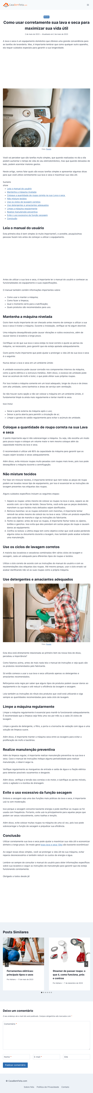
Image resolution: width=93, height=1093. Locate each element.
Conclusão (12, 218)
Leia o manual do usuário (19, 188)
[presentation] (23, 951)
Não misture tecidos (17, 198)
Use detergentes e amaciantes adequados (28, 205)
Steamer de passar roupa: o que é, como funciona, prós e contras (69, 975)
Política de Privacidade (48, 1087)
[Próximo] (86, 964)
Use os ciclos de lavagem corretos (23, 202)
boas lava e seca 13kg (51, 844)
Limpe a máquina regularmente (22, 208)
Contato (65, 1087)
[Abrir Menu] (88, 5)
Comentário (10, 1024)
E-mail (38, 1057)
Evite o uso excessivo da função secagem (27, 215)
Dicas (46, 17)
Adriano (13, 979)
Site (66, 1057)
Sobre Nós (29, 1087)
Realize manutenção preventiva (22, 212)
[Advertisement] (46, 70)
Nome (8, 1057)
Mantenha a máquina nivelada (21, 192)
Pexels (48, 149)
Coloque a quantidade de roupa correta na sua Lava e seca (36, 195)
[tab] (41, 992)
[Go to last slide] (7, 964)
